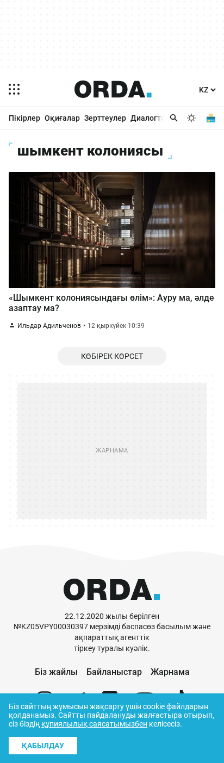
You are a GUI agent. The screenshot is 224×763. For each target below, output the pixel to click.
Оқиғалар (62, 118)
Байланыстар (114, 672)
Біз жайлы (56, 672)
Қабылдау (43, 745)
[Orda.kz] (112, 606)
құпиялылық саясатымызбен (94, 723)
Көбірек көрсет (112, 356)
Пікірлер (24, 118)
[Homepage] (113, 89)
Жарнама (170, 672)
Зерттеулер (105, 118)
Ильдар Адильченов (49, 326)
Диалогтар (150, 118)
